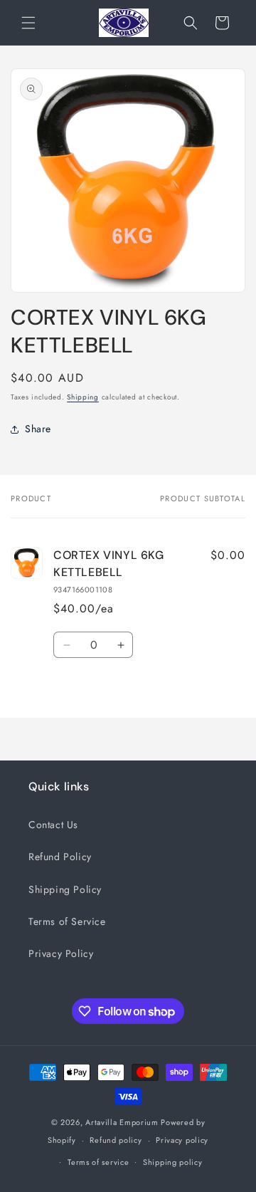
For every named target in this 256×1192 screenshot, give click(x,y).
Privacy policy (182, 1140)
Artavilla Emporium (122, 1122)
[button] (28, 22)
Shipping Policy (65, 889)
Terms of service (98, 1162)
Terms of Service (67, 921)
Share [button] (38, 429)
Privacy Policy (60, 953)
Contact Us (53, 824)
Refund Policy (60, 856)
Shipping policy (173, 1162)
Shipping (83, 397)
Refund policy (116, 1140)
